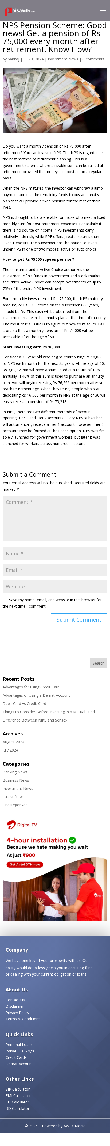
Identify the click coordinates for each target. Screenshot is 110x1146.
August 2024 (13, 741)
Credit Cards (16, 1057)
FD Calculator (17, 1102)
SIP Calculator (18, 1089)
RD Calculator (17, 1108)
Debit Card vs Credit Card (24, 703)
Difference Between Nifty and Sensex (35, 720)
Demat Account (19, 1063)
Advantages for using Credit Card (31, 686)
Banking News (15, 772)
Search (98, 663)
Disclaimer (15, 1006)
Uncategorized (15, 804)
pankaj (13, 59)
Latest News (14, 796)
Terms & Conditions (23, 1018)
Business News (16, 780)
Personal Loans (19, 1044)
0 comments (93, 59)
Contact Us (15, 999)
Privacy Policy (17, 1012)
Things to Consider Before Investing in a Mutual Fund (49, 711)
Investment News (63, 59)
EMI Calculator (18, 1095)
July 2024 (10, 750)
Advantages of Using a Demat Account (36, 695)
